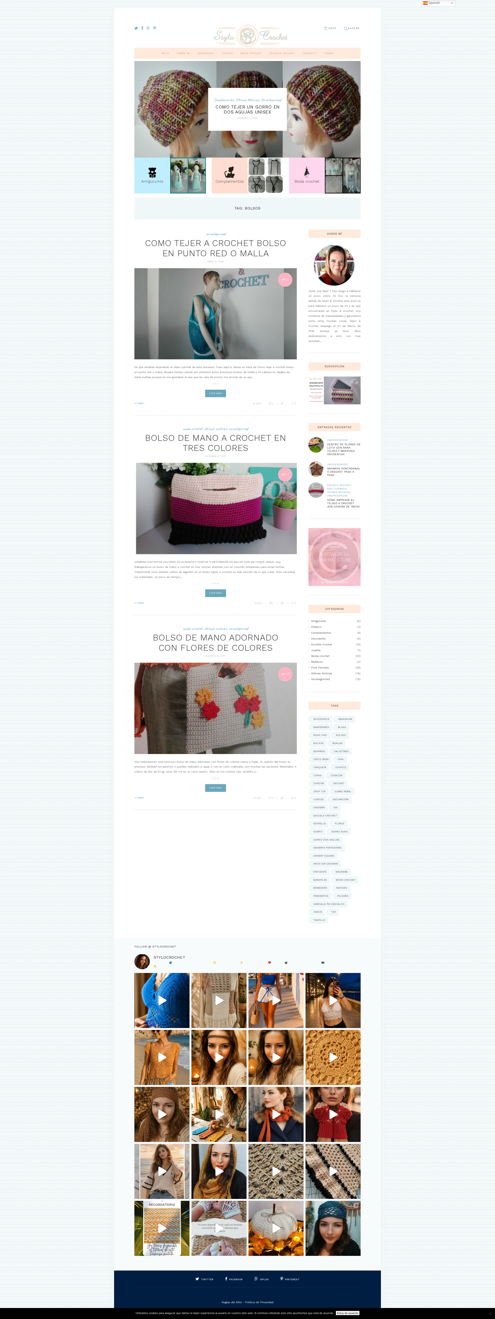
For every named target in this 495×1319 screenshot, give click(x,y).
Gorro (317, 831)
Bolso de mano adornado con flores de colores (215, 642)
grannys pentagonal (327, 847)
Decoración (318, 638)
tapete (317, 912)
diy (336, 807)
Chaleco (316, 626)
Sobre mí (183, 53)
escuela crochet (325, 815)
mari (141, 403)
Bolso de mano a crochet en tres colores (215, 443)
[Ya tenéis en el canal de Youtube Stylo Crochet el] (219, 1171)
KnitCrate (320, 871)
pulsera (342, 896)
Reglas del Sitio (232, 1302)
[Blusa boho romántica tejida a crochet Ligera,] (161, 1171)
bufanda (319, 751)
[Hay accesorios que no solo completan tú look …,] (161, 1114)
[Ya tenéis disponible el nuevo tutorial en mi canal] (219, 1228)
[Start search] (346, 28)
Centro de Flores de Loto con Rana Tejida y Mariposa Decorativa (344, 449)
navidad (341, 887)
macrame (342, 871)
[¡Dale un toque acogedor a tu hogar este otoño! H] (276, 1228)
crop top (319, 791)
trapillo (319, 920)
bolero (341, 735)
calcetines (341, 751)
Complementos (224, 100)
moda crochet (346, 880)
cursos (318, 799)
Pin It (285, 279)
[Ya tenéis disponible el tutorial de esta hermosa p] (161, 1228)
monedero (320, 887)
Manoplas (320, 880)
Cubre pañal (343, 791)
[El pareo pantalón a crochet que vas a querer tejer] (276, 1000)
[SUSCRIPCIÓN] (334, 378)
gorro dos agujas (326, 839)
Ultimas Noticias (247, 100)
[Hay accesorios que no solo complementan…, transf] (276, 1057)
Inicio (165, 53)
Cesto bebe (321, 759)
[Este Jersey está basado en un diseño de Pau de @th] (219, 1000)
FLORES (339, 823)
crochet (338, 783)
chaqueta (319, 767)
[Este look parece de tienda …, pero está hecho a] (161, 1057)
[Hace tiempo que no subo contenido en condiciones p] (333, 1228)
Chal (341, 759)
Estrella (319, 823)
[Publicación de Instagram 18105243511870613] (276, 1114)
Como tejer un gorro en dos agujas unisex (247, 109)
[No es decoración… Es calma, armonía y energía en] (333, 1057)
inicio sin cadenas (325, 863)
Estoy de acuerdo (347, 1313)
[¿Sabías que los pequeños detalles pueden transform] (219, 1114)
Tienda (329, 53)
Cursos (227, 53)
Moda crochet (251, 53)
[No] (490, 1314)
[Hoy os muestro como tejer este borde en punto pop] (333, 1171)
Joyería (315, 650)
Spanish (434, 2)
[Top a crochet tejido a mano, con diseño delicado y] (333, 1000)
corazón (337, 775)
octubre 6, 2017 (215, 456)
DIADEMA (319, 807)
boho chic (320, 735)
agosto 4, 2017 (216, 656)
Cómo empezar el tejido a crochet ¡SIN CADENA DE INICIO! (343, 503)
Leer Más (215, 393)
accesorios (321, 719)
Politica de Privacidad (259, 1302)
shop (332, 28)
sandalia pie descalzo (329, 904)
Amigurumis (206, 53)
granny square (323, 855)
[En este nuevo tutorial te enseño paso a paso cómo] (276, 1171)
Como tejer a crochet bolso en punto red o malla (215, 248)
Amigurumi (345, 719)
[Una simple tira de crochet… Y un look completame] (219, 1057)
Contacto (309, 53)
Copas (317, 775)
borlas (338, 743)
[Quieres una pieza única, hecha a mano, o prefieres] (333, 1114)
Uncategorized (271, 100)
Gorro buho (339, 831)
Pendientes (320, 896)
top (333, 912)
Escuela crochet (282, 53)
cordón (318, 783)
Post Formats (336, 488)
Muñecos (317, 661)
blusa (342, 727)
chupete (340, 767)
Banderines (321, 727)
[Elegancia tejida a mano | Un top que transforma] (161, 1000)
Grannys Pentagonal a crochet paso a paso (343, 472)
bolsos (318, 743)
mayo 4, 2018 (215, 261)
